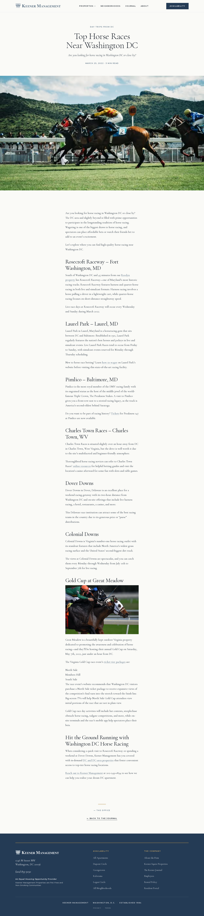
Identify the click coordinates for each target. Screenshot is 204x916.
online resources (82, 466)
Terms (108, 908)
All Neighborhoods (102, 888)
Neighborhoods (110, 6)
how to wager (109, 362)
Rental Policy (150, 882)
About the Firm (151, 857)
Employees (149, 876)
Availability (177, 6)
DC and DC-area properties (98, 760)
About (144, 6)
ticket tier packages (115, 662)
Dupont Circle (100, 864)
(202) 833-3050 (23, 871)
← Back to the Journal (102, 818)
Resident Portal (151, 888)
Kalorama (97, 876)
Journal (130, 6)
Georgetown (99, 870)
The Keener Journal (153, 870)
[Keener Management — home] (38, 6)
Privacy (97, 908)
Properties (86, 6)
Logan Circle (99, 882)
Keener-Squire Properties (156, 864)
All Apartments (100, 857)
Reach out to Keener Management (84, 773)
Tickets (115, 413)
